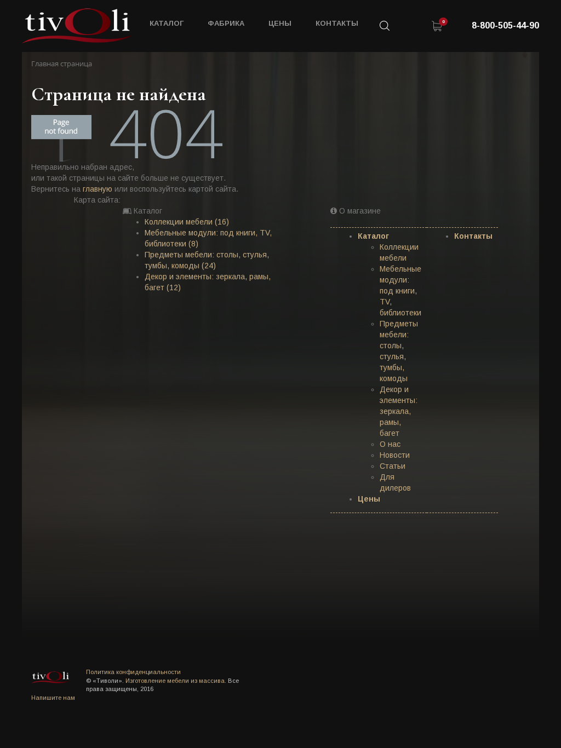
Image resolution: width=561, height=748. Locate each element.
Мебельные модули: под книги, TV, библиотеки (400, 290)
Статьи (392, 466)
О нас (390, 444)
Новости (395, 455)
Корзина (436, 26)
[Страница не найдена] (76, 25)
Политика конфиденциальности (133, 672)
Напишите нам (53, 697)
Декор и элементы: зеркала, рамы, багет (398, 411)
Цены (279, 23)
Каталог (373, 236)
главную (97, 189)
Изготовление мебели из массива (175, 680)
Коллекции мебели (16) (187, 221)
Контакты (337, 23)
